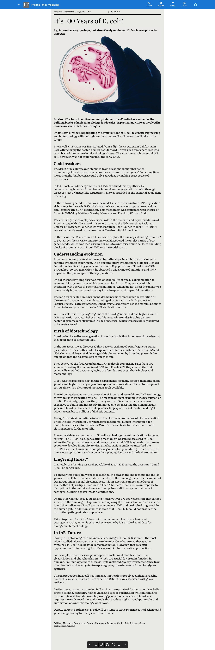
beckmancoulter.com (64, 625)
